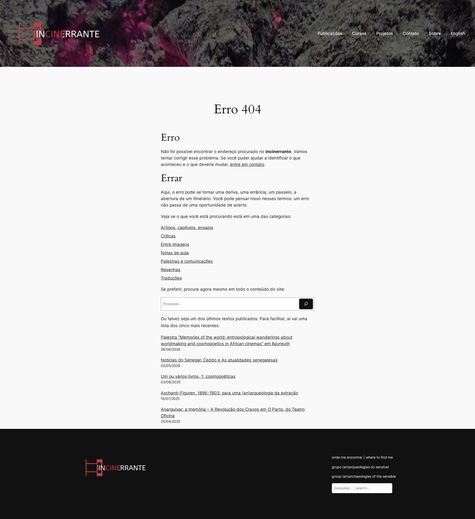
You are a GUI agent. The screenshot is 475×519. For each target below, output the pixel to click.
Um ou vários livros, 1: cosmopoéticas (198, 376)
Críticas (168, 236)
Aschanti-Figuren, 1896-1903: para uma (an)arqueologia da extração (229, 392)
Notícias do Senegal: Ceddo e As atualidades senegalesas (219, 360)
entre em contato (247, 164)
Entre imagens (175, 244)
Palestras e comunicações (187, 261)
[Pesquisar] (306, 304)
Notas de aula (175, 252)
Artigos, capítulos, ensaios (187, 227)
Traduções (171, 278)
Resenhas (170, 269)
